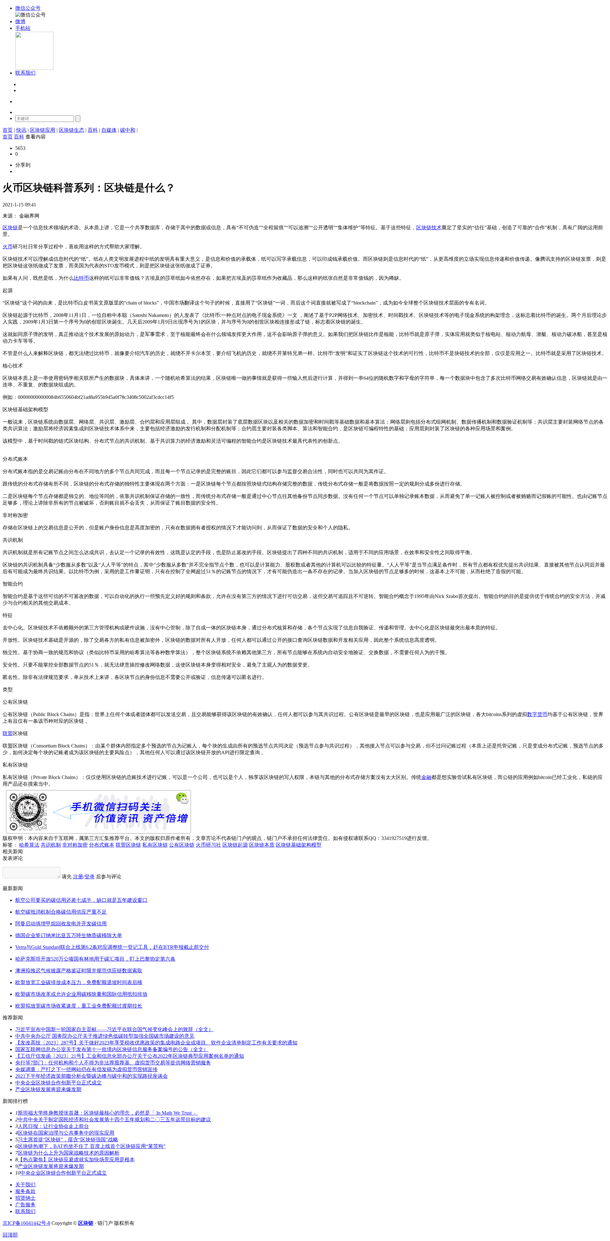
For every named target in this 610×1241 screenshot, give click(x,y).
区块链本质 (261, 845)
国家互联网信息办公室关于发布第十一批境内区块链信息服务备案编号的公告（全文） (111, 1049)
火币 (8, 246)
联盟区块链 (128, 845)
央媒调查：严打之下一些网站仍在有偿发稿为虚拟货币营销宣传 (86, 1069)
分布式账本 (101, 845)
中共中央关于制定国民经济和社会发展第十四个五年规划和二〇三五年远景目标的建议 (114, 1119)
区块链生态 (71, 130)
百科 (93, 130)
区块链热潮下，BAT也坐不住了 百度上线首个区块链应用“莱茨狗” (92, 1146)
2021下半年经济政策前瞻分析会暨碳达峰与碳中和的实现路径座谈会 (91, 1076)
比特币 (81, 278)
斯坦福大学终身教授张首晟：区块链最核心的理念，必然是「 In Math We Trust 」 (108, 1113)
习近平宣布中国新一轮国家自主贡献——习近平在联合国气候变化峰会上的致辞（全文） (114, 1029)
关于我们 (25, 1184)
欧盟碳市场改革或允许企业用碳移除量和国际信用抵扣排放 (81, 994)
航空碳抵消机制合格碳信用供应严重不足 (61, 912)
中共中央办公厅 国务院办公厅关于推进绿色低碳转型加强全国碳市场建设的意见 (104, 1036)
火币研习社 (208, 845)
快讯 (21, 130)
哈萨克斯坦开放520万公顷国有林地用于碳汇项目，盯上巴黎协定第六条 (95, 959)
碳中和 (127, 130)
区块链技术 (429, 227)
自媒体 (109, 130)
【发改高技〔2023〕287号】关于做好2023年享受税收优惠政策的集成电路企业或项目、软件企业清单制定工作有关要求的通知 (156, 1042)
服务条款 (25, 1191)
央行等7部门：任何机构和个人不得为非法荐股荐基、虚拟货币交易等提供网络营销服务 (113, 1062)
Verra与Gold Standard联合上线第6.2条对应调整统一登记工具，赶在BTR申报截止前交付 (112, 947)
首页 (8, 130)
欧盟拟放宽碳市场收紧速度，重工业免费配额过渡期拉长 (78, 1006)
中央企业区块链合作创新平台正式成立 (58, 1082)
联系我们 (25, 1211)
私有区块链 (155, 845)
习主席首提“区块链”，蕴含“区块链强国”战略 (68, 1139)
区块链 (10, 227)
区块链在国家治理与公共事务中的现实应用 (66, 1133)
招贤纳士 (25, 1198)
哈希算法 (29, 845)
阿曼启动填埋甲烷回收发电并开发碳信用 (61, 923)
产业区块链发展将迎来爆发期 (48, 1089)
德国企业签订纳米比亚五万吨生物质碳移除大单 (68, 935)
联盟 (8, 733)
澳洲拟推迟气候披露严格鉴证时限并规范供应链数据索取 (78, 970)
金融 (426, 777)
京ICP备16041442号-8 (26, 1223)
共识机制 (51, 845)
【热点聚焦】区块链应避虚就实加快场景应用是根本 (76, 1159)
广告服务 (25, 1204)
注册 (23, 90)
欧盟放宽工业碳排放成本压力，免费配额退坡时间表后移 (78, 982)
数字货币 (537, 714)
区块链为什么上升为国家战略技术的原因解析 (68, 1153)
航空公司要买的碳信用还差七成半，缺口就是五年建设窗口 (81, 900)
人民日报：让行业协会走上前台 (53, 1126)
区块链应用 (42, 130)
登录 (23, 84)
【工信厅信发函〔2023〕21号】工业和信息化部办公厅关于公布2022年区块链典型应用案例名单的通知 (129, 1056)
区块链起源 (235, 845)
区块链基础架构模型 (299, 845)
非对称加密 (75, 845)
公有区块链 (181, 845)
